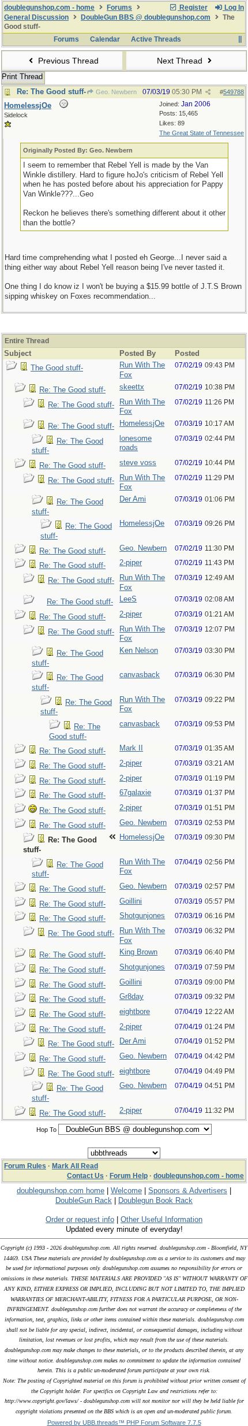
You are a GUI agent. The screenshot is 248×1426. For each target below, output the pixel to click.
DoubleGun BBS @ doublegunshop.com (146, 17)
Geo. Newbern (115, 91)
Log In (233, 7)
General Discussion (36, 17)
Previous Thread (67, 60)
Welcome (126, 1190)
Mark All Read (75, 1166)
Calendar (105, 39)
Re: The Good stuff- (51, 91)
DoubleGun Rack (83, 1200)
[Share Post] (208, 92)
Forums (119, 7)
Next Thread (181, 60)
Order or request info (80, 1219)
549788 (233, 91)
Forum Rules (25, 1166)
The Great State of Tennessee (201, 132)
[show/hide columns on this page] (239, 39)
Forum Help (129, 1176)
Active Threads (156, 39)
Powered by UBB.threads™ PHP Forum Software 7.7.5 (124, 1422)
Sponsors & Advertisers (187, 1190)
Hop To (46, 1129)
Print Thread (22, 76)
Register (193, 7)
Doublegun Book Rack (155, 1200)
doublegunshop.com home (60, 1190)
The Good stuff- (57, 367)
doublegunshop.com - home (49, 7)
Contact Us (85, 1176)
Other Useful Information (161, 1219)
